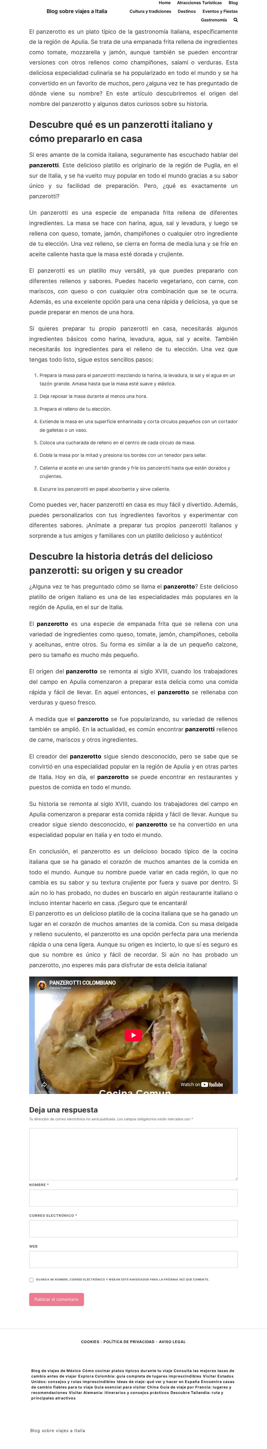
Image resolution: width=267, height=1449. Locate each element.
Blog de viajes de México (56, 1370)
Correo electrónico (53, 1215)
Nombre (39, 1185)
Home (165, 2)
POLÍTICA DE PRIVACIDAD (129, 1341)
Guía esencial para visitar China (126, 1387)
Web (33, 1246)
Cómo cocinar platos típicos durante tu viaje (127, 1370)
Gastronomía (214, 19)
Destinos (187, 11)
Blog (233, 2)
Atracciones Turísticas (199, 2)
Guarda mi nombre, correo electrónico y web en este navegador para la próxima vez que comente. (122, 1279)
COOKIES (90, 1341)
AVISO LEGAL (172, 1341)
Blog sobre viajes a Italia (77, 11)
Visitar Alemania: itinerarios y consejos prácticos (119, 1392)
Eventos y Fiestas (220, 11)
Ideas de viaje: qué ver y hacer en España (158, 1381)
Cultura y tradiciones (150, 11)
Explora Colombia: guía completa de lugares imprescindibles (140, 1376)
